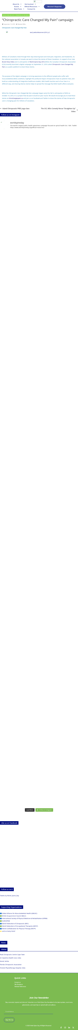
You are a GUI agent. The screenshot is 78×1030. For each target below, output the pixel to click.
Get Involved (29, 4)
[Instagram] (65, 1027)
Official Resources (30, 6)
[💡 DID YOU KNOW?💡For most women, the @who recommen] (19, 150)
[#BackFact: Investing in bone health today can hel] (59, 491)
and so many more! (8, 931)
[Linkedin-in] (69, 1027)
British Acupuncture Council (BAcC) (14, 916)
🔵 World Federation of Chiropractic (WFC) (14, 924)
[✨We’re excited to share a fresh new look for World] (19, 609)
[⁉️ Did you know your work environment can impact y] (19, 711)
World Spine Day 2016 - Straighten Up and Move (16, 15)
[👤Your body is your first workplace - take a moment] (59, 654)
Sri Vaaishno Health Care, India (10, 958)
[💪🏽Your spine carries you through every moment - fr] (19, 640)
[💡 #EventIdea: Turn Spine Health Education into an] (59, 180)
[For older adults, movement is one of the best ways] (19, 248)
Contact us (31, 9)
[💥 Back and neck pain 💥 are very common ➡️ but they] (59, 702)
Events (16, 6)
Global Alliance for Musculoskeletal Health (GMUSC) (19, 913)
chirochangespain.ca (16, 98)
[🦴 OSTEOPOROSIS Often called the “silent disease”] (19, 772)
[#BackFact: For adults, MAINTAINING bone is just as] (59, 372)
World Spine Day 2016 (37, 62)
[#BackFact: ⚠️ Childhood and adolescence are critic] (19, 488)
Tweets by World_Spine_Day (9, 896)
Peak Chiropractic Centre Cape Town (12, 955)
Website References (20, 986)
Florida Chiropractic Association (11, 964)
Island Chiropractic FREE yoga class (15, 108)
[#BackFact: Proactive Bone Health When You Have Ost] (59, 308)
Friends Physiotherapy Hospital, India (12, 968)
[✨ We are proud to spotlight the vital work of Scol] (19, 559)
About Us (16, 4)
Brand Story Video (8, 62)
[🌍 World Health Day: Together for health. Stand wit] (59, 750)
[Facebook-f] (61, 1027)
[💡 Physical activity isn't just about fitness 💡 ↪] (59, 249)
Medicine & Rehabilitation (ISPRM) (35, 918)
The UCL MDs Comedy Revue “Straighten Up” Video (58, 110)
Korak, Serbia (4, 961)
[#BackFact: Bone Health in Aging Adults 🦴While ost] (19, 403)
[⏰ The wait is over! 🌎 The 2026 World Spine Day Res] (59, 606)
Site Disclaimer (18, 984)
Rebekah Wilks (22, 24)
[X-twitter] (73, 1027)
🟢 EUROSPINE (5, 921)
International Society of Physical (13, 918)
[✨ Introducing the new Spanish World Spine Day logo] (59, 533)
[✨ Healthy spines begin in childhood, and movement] (19, 287)
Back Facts (18, 9)
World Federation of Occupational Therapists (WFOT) (20, 926)
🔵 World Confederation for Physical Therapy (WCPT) (18, 929)
